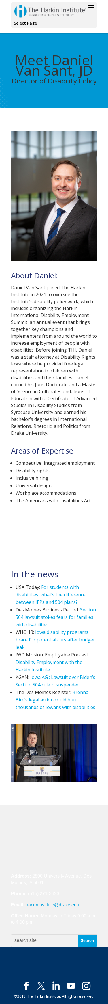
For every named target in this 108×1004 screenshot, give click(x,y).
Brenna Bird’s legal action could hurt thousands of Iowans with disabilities (55, 699)
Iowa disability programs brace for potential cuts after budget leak (55, 639)
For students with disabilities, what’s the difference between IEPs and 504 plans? (51, 594)
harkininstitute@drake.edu (52, 904)
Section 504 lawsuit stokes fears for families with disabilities (56, 617)
